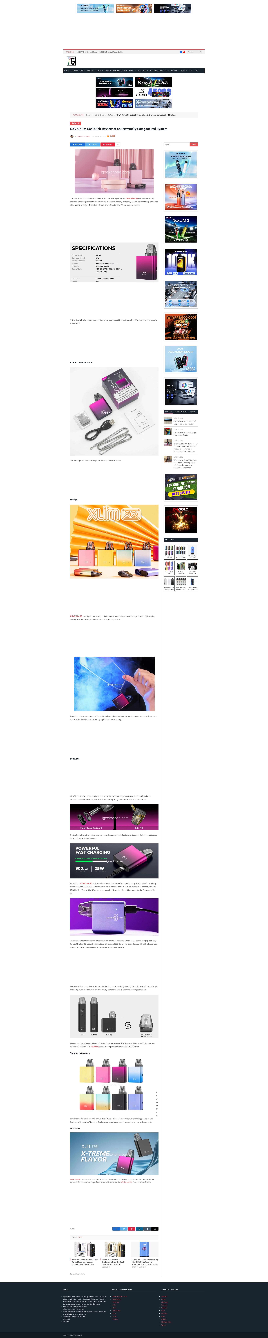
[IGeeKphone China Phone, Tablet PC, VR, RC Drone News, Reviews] (71, 61)
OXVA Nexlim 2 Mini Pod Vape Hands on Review (185, 422)
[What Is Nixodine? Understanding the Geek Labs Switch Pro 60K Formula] (114, 1249)
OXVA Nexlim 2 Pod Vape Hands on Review (185, 433)
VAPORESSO (117, 1299)
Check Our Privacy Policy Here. (73, 1309)
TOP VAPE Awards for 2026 (116, 71)
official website (127, 1182)
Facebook (66, 1319)
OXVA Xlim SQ (132, 198)
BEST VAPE (142, 71)
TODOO (115, 1319)
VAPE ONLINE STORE (120, 1296)
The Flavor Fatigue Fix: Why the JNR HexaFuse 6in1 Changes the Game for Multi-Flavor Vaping (145, 1263)
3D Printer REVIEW (181, 412)
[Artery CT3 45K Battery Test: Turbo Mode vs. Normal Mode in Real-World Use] (84, 1249)
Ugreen (163, 1325)
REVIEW (174, 71)
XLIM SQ (95, 1046)
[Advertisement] (134, 31)
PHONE (98, 71)
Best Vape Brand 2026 (158, 71)
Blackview (164, 1302)
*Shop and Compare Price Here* (74, 1317)
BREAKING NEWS (77, 71)
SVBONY (164, 1296)
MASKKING (116, 1311)
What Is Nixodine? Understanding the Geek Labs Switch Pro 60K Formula (113, 1263)
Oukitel (163, 1319)
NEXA (114, 1308)
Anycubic (164, 1313)
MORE (183, 71)
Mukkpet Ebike (166, 1322)
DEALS (75, 123)
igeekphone (78, 1335)
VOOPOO (116, 1302)
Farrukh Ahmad (83, 136)
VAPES (131, 71)
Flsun (163, 1311)
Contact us (67, 1307)
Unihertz (164, 1308)
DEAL (191, 71)
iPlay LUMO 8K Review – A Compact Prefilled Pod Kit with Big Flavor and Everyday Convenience (186, 448)
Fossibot (164, 1305)
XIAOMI (192, 412)
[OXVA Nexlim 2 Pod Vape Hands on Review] (168, 431)
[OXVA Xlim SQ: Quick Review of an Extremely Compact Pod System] (114, 171)
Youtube (66, 1322)
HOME (66, 71)
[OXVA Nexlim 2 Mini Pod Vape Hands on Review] (168, 420)
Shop (197, 71)
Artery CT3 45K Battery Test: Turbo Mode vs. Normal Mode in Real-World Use (100, 52)
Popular (168, 412)
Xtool (163, 1316)
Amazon (90, 71)
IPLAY (115, 1316)
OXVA (114, 1305)
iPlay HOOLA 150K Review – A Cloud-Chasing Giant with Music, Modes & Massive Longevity (185, 464)
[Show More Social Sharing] (118, 144)
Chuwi (163, 1299)
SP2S (114, 1313)
